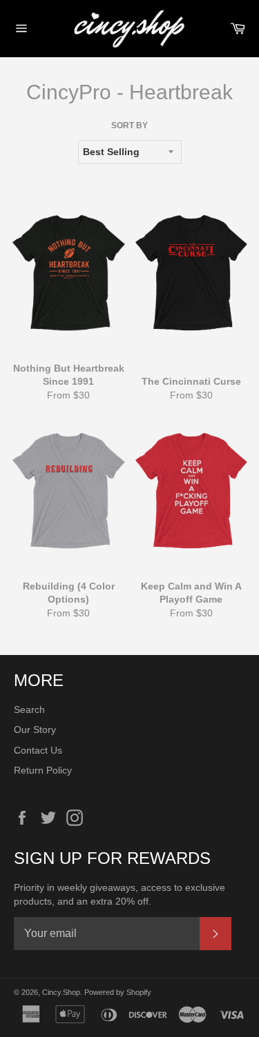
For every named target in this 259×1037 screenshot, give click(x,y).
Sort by (129, 125)
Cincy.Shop (61, 992)
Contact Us (38, 750)
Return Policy (43, 770)
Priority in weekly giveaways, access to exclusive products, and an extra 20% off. (119, 894)
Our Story (35, 729)
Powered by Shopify (117, 992)
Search (29, 709)
